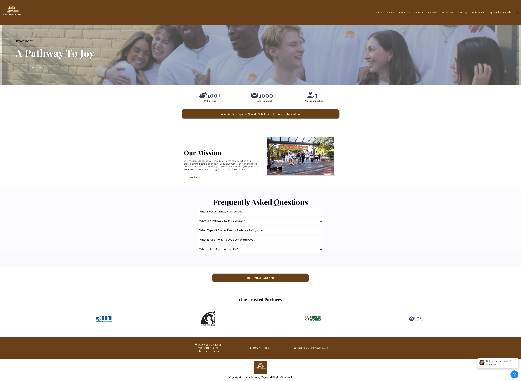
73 (256, 347)
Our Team (432, 12)
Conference (477, 12)
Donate (390, 12)
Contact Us (404, 12)
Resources (447, 12)
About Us (418, 12)
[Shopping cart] (517, 12)
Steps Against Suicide (499, 12)
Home (379, 12)
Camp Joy (462, 12)
